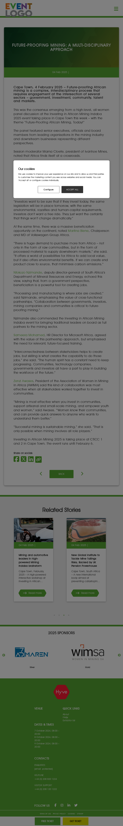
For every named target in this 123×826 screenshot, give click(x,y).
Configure (49, 189)
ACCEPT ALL (72, 189)
